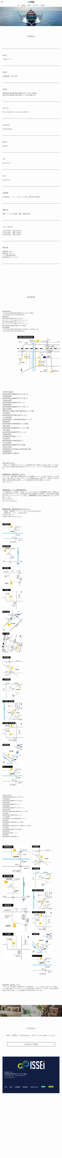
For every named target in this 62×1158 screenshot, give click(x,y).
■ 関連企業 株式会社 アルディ (14, 474)
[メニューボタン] (2, 2)
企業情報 (17, 1087)
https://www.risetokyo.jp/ (10, 501)
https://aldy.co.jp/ (8, 482)
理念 (11, 1087)
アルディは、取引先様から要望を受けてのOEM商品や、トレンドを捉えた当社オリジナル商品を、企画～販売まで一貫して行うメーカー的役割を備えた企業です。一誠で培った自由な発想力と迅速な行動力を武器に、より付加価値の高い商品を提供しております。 (31, 478)
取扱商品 (25, 1087)
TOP (5, 1087)
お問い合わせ (34, 1087)
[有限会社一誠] (31, 2)
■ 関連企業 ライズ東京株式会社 (14, 490)
